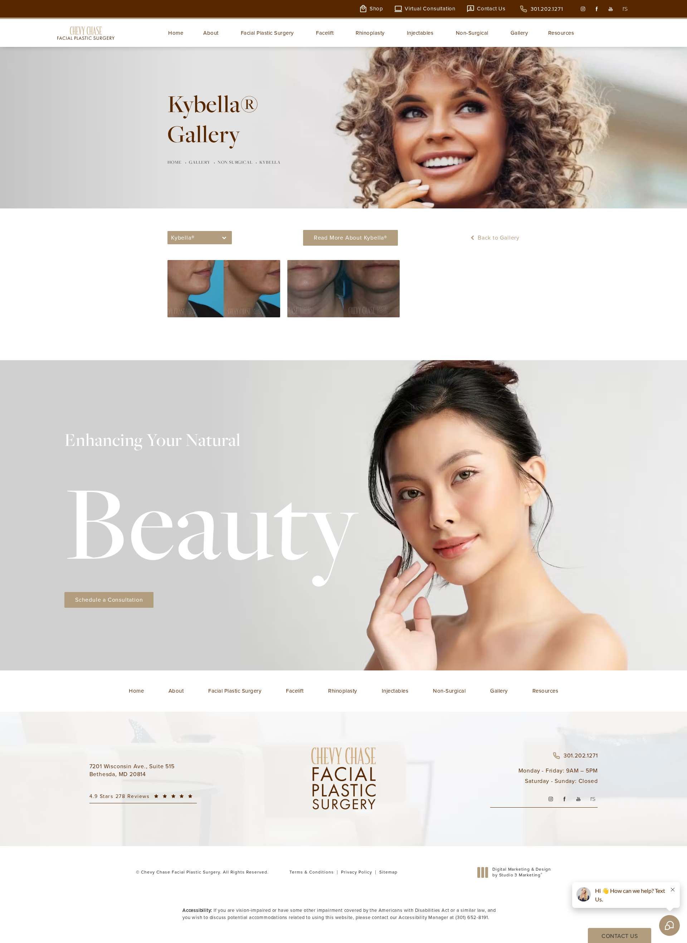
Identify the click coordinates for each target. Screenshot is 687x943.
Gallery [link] (519, 33)
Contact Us (491, 8)
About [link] (211, 33)
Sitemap (388, 872)
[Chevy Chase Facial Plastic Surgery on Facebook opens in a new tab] (596, 8)
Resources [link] (561, 33)
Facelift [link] (324, 33)
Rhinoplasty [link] (370, 33)
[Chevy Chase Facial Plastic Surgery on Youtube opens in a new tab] (610, 8)
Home (174, 162)
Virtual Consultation (430, 8)
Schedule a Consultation (109, 600)
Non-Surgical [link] (472, 33)
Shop (376, 8)
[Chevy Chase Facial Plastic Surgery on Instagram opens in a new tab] (582, 8)
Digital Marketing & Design (521, 872)
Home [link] (175, 33)
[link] (541, 9)
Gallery (199, 162)
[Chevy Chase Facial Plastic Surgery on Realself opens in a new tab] (624, 8)
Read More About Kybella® (350, 238)
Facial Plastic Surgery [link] (267, 33)
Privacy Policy (356, 872)
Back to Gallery (498, 238)
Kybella (270, 162)
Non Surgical (235, 162)
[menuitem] (582, 8)
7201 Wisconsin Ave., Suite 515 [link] (132, 770)
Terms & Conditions (311, 872)
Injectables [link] (420, 33)
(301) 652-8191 (471, 917)
